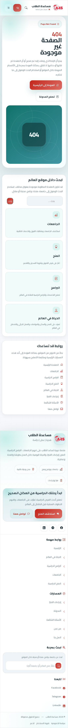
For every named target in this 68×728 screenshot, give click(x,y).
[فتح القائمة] (8, 7)
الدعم (32, 723)
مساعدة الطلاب (41, 6)
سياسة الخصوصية (58, 723)
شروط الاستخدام (42, 723)
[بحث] (58, 666)
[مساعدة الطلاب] (58, 7)
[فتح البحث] (26, 7)
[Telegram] (52, 528)
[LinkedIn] (44, 528)
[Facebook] (61, 528)
